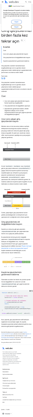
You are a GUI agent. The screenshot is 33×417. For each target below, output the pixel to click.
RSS (3, 402)
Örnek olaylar (6, 385)
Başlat (16, 27)
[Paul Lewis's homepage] (4, 79)
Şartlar (3, 409)
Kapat (16, 22)
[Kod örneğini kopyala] (32, 291)
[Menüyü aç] (2, 2)
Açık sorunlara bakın (8, 374)
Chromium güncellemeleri (9, 383)
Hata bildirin (6, 371)
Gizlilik (8, 409)
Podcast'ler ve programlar (9, 388)
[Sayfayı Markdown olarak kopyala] (22, 40)
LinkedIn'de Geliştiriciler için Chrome (12, 399)
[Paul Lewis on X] (2, 79)
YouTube (5, 397)
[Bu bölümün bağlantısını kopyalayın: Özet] (7, 96)
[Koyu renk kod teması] (30, 291)
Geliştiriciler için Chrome (9, 380)
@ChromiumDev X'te (8, 394)
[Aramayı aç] (26, 2)
